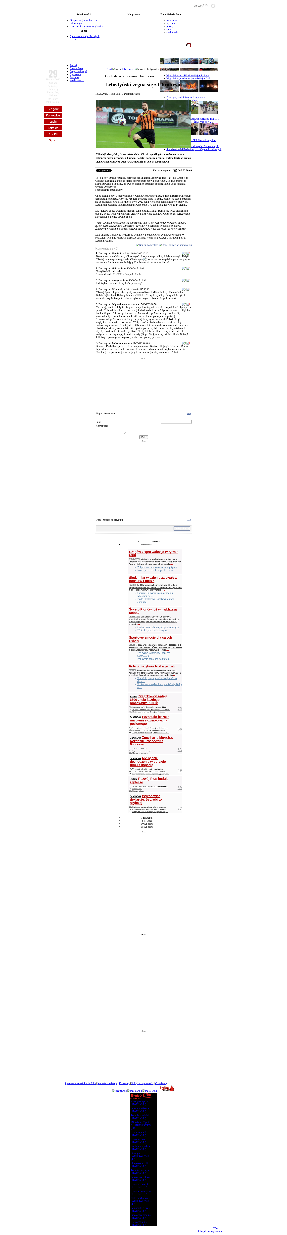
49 (180, 770)
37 (180, 808)
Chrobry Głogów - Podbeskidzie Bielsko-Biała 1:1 (193, 118)
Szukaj (73, 65)
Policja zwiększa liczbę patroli (152, 666)
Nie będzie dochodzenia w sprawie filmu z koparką (148, 761)
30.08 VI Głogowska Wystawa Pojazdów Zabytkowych (134, 25)
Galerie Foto (76, 68)
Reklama (74, 77)
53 (180, 749)
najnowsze (172, 20)
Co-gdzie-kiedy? (78, 71)
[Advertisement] (143, 383)
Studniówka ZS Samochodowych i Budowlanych (192, 146)
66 (180, 729)
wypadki (171, 23)
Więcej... (217, 1228)
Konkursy (124, 1083)
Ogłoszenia (75, 74)
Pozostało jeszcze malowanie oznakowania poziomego (149, 720)
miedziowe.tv (77, 80)
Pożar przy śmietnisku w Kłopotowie (185, 97)
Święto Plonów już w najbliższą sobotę (153, 611)
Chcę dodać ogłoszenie (210, 1231)
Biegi (131, 645)
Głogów (53, 109)
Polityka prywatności (142, 1083)
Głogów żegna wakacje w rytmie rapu (153, 553)
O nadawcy (161, 1083)
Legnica (53, 128)
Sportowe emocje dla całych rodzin (150, 639)
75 (180, 708)
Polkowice (53, 115)
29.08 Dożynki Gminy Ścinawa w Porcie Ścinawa (134, 20)
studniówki (172, 32)
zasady (189, 414)
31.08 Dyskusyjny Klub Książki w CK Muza (134, 38)
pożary (170, 26)
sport (169, 29)
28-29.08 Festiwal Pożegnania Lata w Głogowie (134, 17)
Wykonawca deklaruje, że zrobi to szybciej (146, 799)
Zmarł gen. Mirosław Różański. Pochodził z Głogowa (151, 741)
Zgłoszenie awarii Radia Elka (80, 1083)
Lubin (53, 121)
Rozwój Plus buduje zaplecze (149, 780)
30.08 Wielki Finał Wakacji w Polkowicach (134, 22)
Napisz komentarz (148, 245)
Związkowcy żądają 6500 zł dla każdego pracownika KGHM (148, 699)
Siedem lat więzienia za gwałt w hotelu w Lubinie (87, 27)
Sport (53, 140)
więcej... (214, 58)
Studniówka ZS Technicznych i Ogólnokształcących (193, 149)
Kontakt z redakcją (107, 1083)
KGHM (53, 134)
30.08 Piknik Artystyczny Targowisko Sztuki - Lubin (134, 28)
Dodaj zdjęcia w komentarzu (177, 245)
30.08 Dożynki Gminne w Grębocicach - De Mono (134, 30)
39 (180, 787)
